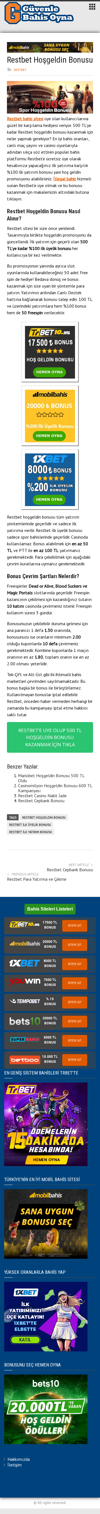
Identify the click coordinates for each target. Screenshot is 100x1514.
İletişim (15, 1465)
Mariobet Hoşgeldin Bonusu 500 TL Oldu (51, 778)
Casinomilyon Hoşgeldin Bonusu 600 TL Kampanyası (55, 788)
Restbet (20, 70)
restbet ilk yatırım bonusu (30, 832)
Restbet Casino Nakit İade (42, 795)
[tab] (50, 925)
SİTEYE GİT (74, 925)
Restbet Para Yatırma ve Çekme (36, 879)
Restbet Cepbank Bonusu (41, 800)
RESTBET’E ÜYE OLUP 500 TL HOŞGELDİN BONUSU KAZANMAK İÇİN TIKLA (50, 737)
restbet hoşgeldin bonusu (44, 817)
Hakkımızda (19, 1459)
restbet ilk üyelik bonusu (30, 825)
